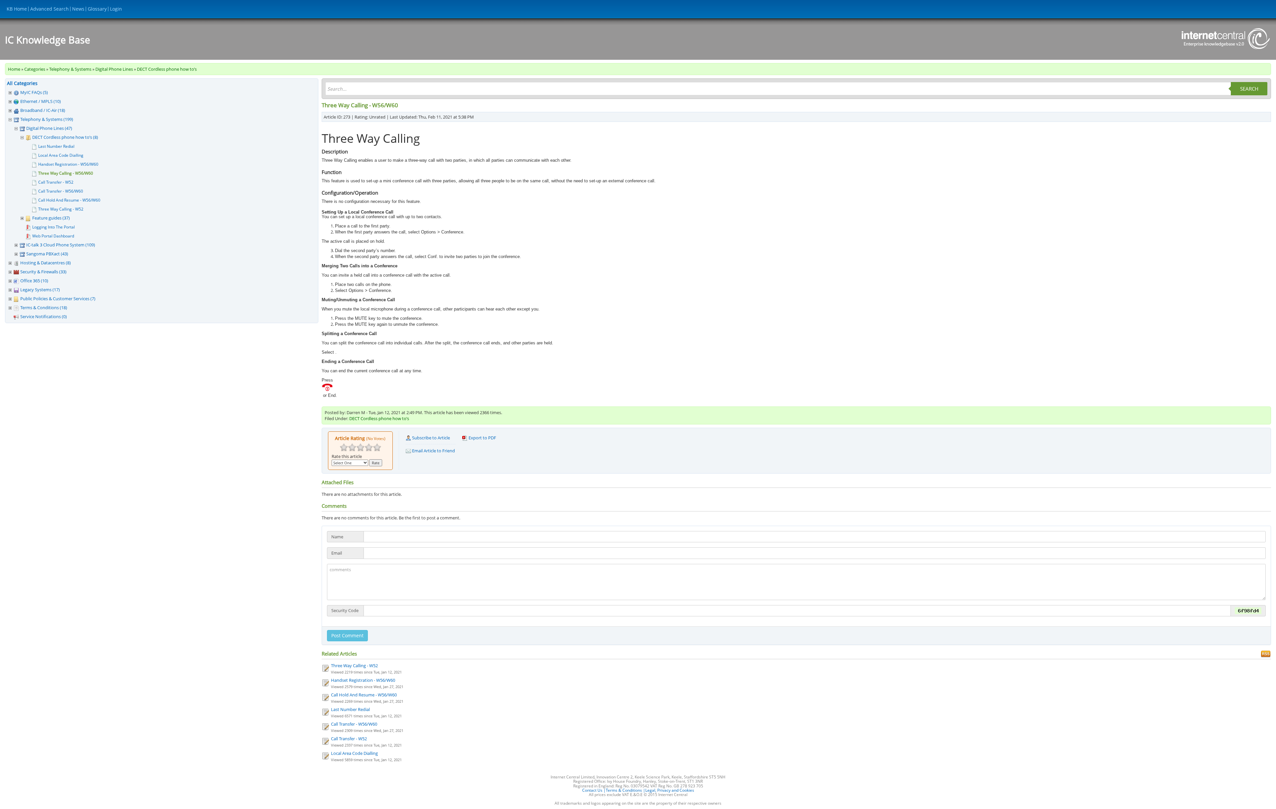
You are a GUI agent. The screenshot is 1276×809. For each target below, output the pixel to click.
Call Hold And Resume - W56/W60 (69, 200)
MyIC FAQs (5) (34, 92)
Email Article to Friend (433, 451)
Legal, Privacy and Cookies (669, 790)
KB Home (17, 9)
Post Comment (347, 635)
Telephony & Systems (70, 69)
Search (1249, 88)
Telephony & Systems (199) (46, 119)
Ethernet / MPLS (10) (40, 101)
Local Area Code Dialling (60, 155)
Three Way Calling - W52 (60, 209)
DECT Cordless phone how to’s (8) (65, 137)
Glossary (97, 9)
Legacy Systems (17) (40, 290)
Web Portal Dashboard (53, 236)
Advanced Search (49, 9)
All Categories (22, 83)
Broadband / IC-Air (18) (42, 110)
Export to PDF (482, 438)
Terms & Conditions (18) (43, 308)
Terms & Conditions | (625, 790)
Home (14, 69)
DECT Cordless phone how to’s (167, 69)
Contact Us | (594, 790)
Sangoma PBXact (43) (47, 254)
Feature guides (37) (51, 218)
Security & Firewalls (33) (43, 272)
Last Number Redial (56, 146)
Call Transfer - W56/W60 (60, 191)
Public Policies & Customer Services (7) (57, 299)
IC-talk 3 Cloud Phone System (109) (60, 245)
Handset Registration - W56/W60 (68, 164)
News (78, 9)
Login (116, 9)
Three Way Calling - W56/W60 (65, 173)
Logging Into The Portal (53, 227)
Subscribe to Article (430, 438)
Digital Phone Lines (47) (49, 128)
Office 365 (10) (34, 281)
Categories (34, 69)
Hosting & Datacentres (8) (45, 263)
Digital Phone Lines (114, 69)
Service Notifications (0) (43, 316)
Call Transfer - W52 (55, 182)
